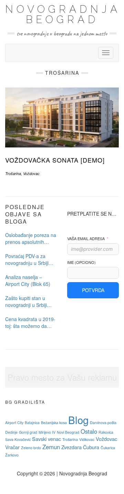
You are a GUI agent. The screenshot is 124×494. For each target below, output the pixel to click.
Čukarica (108, 447)
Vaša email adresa (86, 238)
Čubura (91, 447)
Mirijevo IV (47, 432)
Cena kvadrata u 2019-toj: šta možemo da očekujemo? (30, 322)
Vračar (12, 447)
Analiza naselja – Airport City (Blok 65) (27, 280)
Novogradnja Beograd (63, 14)
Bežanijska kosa (54, 422)
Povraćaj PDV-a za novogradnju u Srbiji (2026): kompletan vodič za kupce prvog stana (28, 259)
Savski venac (46, 438)
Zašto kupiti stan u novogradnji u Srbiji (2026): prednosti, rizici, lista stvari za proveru (30, 301)
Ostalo (89, 431)
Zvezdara (71, 447)
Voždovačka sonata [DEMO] (55, 159)
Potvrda (93, 290)
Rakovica (106, 432)
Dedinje (11, 432)
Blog (78, 419)
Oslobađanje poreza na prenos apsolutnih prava (30, 238)
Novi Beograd (68, 432)
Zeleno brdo (31, 447)
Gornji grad (28, 432)
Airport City (14, 422)
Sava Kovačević (18, 439)
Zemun (51, 447)
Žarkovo (12, 454)
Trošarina (13, 173)
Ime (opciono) (81, 262)
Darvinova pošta (103, 422)
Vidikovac (86, 439)
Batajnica (32, 422)
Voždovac (31, 173)
